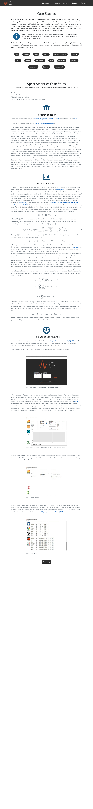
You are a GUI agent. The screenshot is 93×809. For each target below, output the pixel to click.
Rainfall (46, 54)
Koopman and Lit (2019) (21, 205)
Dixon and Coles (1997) (56, 203)
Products (57, 3)
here (75, 119)
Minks (36, 54)
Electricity (46, 67)
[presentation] (15, 207)
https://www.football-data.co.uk (44, 123)
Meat (51, 61)
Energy (18, 61)
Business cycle (59, 67)
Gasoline (26, 54)
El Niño (27, 61)
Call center (61, 61)
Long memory (40, 61)
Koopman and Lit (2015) (71, 203)
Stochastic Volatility (60, 54)
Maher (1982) (60, 190)
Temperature (33, 67)
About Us (66, 3)
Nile (16, 54)
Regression (74, 61)
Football (75, 54)
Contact (74, 3)
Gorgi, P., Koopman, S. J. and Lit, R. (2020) (46, 119)
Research (84, 3)
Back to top (46, 562)
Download (45, 3)
